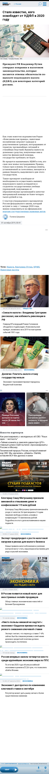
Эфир (45, 771)
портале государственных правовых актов (24, 211)
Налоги (10, 266)
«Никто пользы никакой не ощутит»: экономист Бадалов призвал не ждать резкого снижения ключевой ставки (23, 626)
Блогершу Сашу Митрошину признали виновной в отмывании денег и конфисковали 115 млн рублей (22, 501)
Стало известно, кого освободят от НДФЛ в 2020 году (23, 15)
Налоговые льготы (9, 269)
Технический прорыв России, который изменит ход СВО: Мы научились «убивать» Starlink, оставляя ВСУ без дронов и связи (23, 453)
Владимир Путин (23, 266)
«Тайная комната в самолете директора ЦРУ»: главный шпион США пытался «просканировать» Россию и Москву (24, 445)
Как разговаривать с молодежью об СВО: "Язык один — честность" (23, 437)
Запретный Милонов (11, 763)
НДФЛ (36, 266)
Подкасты (38, 771)
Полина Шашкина (17, 217)
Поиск (40, 4)
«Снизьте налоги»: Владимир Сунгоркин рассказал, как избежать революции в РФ (24, 316)
